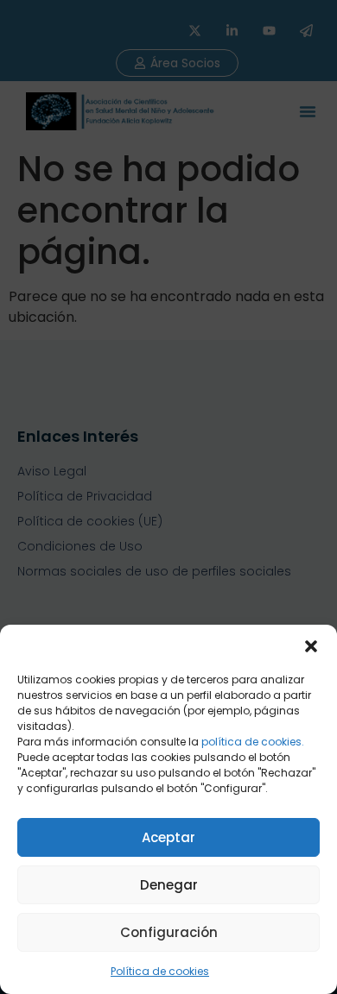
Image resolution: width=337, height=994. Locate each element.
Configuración (169, 932)
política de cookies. (252, 741)
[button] (311, 646)
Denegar (169, 885)
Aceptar (168, 837)
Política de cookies (160, 971)
